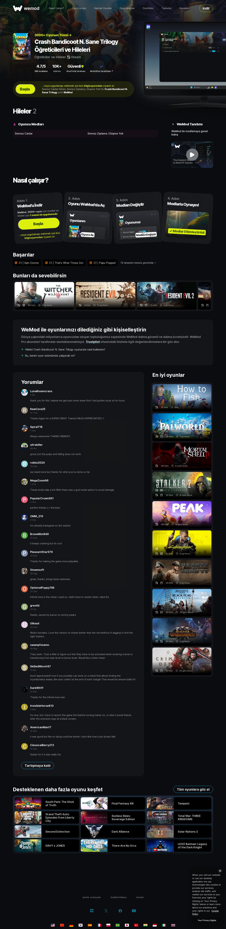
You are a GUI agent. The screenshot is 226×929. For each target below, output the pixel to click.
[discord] (91, 911)
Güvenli (74, 66)
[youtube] (134, 911)
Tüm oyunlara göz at (193, 789)
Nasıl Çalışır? (56, 8)
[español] (90, 925)
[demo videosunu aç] (192, 154)
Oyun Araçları (127, 8)
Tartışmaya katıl (37, 766)
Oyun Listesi (79, 8)
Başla (25, 89)
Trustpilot (93, 342)
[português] (118, 925)
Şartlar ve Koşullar (91, 897)
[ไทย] (173, 925)
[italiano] (164, 925)
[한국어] (81, 925)
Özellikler (148, 8)
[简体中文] (62, 925)
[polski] (108, 925)
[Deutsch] (71, 925)
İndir (206, 8)
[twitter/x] (106, 911)
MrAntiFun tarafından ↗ (101, 71)
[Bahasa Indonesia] (155, 925)
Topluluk (166, 8)
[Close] (220, 871)
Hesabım (185, 8)
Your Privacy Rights (207, 920)
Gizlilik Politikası (119, 897)
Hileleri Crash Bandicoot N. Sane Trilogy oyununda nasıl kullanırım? (65, 349)
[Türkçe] (136, 925)
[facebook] (120, 911)
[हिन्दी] (145, 925)
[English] (53, 925)
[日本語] (127, 925)
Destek (140, 897)
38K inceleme (40, 71)
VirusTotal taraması (75, 71)
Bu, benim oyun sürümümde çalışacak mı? (50, 355)
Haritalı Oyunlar (103, 8)
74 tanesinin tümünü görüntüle (137, 262)
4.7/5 (41, 66)
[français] (99, 925)
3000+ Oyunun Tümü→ (52, 35)
